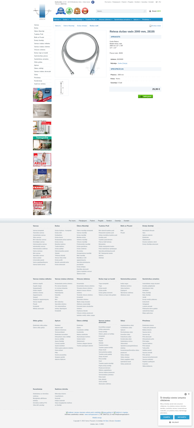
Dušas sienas (59, 242)
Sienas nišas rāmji (60, 258)
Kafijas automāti (60, 400)
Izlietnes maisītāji (82, 239)
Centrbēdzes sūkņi (126, 327)
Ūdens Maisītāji (39, 31)
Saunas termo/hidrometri (150, 357)
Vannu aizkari (37, 258)
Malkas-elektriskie (82, 334)
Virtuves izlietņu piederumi (85, 313)
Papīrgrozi (124, 290)
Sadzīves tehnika (39, 84)
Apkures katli (59, 327)
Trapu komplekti (103, 283)
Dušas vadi (94, 26)
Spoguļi (35, 297)
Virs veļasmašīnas (60, 306)
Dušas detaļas (82, 26)
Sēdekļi (57, 253)
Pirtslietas (37, 78)
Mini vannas (36, 253)
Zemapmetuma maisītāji (84, 253)
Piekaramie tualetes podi (106, 233)
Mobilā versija (97, 418)
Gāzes (79, 327)
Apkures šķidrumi (60, 359)
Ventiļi (144, 297)
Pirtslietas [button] (146, 19)
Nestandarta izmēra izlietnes (63, 283)
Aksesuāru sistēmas (105, 384)
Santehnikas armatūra (41, 59)
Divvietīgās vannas (39, 242)
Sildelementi (146, 239)
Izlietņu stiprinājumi (61, 308)
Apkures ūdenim (147, 235)
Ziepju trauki (102, 350)
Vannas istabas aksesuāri (42, 71)
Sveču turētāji (103, 381)
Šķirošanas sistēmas (127, 293)
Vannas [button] (57, 19)
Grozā (156, 11)
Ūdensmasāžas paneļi (62, 251)
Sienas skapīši (37, 302)
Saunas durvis (146, 332)
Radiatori (58, 325)
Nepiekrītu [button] (182, 417)
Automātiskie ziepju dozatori (151, 283)
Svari (100, 361)
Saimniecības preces (41, 56)
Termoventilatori (60, 332)
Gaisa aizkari (59, 350)
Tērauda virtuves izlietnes (84, 288)
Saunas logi (146, 334)
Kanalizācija (38, 81)
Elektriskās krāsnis (148, 325)
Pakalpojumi (116, 2)
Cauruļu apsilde (60, 343)
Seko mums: (87, 2)
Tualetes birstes (103, 345)
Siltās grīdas (38, 62)
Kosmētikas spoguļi (105, 327)
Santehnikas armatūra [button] (122, 19)
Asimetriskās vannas (39, 235)
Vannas (36, 25)
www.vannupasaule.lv (92, 414)
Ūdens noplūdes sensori (84, 271)
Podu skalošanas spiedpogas (108, 248)
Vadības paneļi (147, 350)
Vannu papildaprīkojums (40, 262)
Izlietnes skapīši (38, 283)
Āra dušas (80, 251)
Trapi (100, 286)
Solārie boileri (81, 339)
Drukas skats (156, 26)
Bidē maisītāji (81, 255)
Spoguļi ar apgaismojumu (41, 299)
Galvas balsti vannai (39, 264)
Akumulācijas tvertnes (83, 337)
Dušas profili (59, 260)
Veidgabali (145, 304)
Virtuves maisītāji (82, 242)
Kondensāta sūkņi (126, 339)
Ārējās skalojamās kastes (106, 246)
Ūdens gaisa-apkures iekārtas (64, 348)
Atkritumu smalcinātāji (83, 304)
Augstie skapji (37, 286)
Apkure (36, 65)
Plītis (56, 352)
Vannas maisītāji (82, 233)
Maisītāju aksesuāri (83, 269)
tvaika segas (124, 283)
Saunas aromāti (147, 352)
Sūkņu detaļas (125, 355)
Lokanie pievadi (147, 306)
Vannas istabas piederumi (107, 372)
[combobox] (185, 394)
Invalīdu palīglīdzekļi (148, 286)
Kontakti (151, 2)
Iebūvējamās (59, 290)
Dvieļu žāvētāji (39, 40)
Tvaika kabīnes (59, 246)
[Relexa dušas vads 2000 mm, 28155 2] (62, 88)
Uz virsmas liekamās (61, 288)
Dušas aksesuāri (60, 264)
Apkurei (123, 330)
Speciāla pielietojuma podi (107, 251)
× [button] (189, 394)
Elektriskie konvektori (61, 334)
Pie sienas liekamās (61, 286)
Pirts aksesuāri (146, 337)
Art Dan (106, 421)
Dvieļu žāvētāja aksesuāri (150, 244)
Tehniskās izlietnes (82, 299)
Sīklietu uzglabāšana (105, 370)
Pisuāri (123, 233)
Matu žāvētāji (146, 295)
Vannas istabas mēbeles (42, 43)
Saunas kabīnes (147, 343)
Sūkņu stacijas (125, 357)
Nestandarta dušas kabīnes (63, 239)
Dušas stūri (58, 233)
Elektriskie (145, 237)
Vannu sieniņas (37, 251)
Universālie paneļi (38, 260)
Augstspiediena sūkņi (127, 325)
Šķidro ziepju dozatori (83, 302)
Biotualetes (102, 244)
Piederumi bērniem (104, 368)
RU (160, 2)
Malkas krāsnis (147, 330)
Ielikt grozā (147, 96)
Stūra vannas (37, 237)
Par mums (108, 2)
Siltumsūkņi (124, 343)
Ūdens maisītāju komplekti (85, 230)
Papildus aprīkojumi (148, 361)
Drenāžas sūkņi (125, 334)
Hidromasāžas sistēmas (40, 248)
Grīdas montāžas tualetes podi (108, 235)
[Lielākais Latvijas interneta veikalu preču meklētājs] (83, 412)
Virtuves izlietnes (39, 50)
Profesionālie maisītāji (83, 244)
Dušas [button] (65, 19)
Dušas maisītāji (81, 235)
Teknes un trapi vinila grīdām (107, 295)
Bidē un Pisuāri (39, 37)
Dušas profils (103, 290)
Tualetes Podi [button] (91, 19)
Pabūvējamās (59, 293)
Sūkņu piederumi (126, 364)
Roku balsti (102, 377)
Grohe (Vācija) (122, 63)
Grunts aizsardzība (60, 355)
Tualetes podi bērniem (105, 239)
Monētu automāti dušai (62, 262)
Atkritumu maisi (125, 295)
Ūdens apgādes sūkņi (127, 359)
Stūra (56, 297)
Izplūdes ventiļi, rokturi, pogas (86, 315)
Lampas (101, 338)
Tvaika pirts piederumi (149, 327)
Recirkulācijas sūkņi (127, 332)
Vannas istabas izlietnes (42, 47)
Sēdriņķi (101, 258)
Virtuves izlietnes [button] (105, 19)
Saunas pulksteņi (147, 359)
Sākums (58, 26)
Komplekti (36, 306)
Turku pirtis (145, 348)
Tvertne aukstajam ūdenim (85, 346)
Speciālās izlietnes (60, 304)
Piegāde (130, 2)
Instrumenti (145, 302)
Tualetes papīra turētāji (106, 347)
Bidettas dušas (81, 237)
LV (156, 2)
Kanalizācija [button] (58, 23)
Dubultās (57, 295)
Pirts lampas (146, 346)
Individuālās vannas (39, 246)
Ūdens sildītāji (38, 68)
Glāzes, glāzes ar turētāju (106, 334)
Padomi (124, 2)
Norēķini (137, 2)
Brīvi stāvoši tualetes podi (106, 230)
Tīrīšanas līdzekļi (60, 255)
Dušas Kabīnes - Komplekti (63, 230)
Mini (56, 299)
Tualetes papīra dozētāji (106, 363)
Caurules (145, 364)
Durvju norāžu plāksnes (149, 299)
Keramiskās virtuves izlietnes (85, 286)
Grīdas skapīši (37, 290)
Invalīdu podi (103, 237)
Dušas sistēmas (81, 248)
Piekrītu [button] (166, 417)
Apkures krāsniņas (60, 330)
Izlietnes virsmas (38, 293)
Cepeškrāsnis (59, 396)
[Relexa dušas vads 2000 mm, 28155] (80, 53)
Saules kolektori (60, 346)
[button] (175, 422)
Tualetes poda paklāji (105, 354)
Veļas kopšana (125, 288)
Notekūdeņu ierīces (126, 341)
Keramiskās (80, 283)
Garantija (144, 2)
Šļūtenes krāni (81, 273)
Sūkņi (36, 74)
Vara (143, 233)
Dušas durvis (59, 237)
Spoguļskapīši (37, 288)
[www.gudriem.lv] (107, 412)
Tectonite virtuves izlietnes (85, 295)
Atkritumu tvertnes (126, 286)
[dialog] (175, 408)
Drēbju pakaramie (104, 329)
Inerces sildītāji (59, 339)
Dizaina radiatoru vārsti (149, 242)
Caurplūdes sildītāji (83, 330)
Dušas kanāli (103, 288)
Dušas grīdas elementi (105, 293)
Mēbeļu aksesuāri (38, 308)
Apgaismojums (37, 295)
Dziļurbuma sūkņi (126, 337)
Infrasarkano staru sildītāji (63, 337)
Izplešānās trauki (126, 361)
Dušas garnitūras (82, 246)
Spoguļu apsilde (60, 357)
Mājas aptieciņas (147, 313)
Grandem (118, 421)
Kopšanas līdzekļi (82, 311)
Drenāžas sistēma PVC (40, 403)
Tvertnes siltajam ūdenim (84, 343)
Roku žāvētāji (146, 293)
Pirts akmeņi (146, 355)
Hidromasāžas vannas (40, 244)
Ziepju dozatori (103, 356)
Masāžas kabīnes (60, 244)
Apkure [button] (136, 19)
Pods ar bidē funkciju (105, 242)
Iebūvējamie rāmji (147, 288)
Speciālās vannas (38, 255)
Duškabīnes (58, 235)
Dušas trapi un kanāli (41, 53)
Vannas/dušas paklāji (105, 352)
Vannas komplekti (38, 230)
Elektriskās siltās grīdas (40, 325)
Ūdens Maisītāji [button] (76, 19)
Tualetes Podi (38, 34)
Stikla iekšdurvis (147, 366)
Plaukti (35, 304)
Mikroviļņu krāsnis (60, 394)
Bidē (122, 230)
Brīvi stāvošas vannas (39, 239)
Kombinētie (80, 332)
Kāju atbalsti (102, 379)
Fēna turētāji (102, 359)
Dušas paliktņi (59, 248)
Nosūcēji (57, 398)
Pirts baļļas (145, 341)
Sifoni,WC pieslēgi (38, 405)
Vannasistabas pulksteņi (106, 375)
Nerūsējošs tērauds (148, 230)
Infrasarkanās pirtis (148, 339)
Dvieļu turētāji (103, 331)
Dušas (36, 28)
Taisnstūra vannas (38, 233)
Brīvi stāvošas (59, 302)
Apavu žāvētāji (59, 341)
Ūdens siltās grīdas (39, 327)
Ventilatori (145, 290)
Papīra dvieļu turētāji (105, 366)
